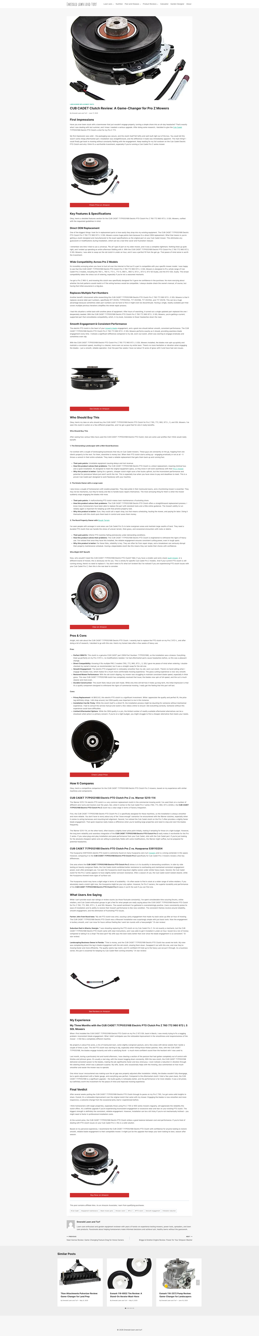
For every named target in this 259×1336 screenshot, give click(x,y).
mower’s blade (111, 328)
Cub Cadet (177, 127)
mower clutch (120, 1211)
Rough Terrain (104, 520)
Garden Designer (177, 4)
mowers (152, 853)
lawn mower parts (106, 1211)
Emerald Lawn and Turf (79, 113)
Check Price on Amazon (99, 205)
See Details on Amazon (99, 409)
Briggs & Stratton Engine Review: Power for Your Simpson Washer (165, 1238)
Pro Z (130, 1211)
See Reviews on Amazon (99, 1011)
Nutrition (119, 4)
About (188, 4)
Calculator (164, 4)
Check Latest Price (99, 775)
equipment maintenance (89, 1211)
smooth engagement (153, 1211)
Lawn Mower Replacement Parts (82, 104)
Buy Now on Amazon (99, 1195)
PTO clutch (139, 1211)
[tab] (125, 1308)
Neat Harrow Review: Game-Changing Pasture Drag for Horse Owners (95, 1238)
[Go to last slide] (61, 1282)
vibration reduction (169, 1211)
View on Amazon (99, 627)
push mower (173, 558)
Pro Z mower (178, 469)
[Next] (198, 1282)
